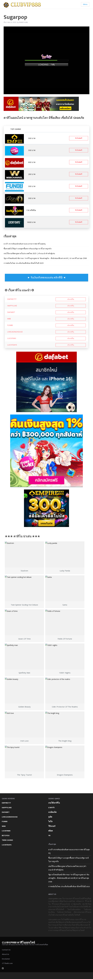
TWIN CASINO (7, 840)
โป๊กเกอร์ (51, 826)
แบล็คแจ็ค (52, 812)
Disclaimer (6, 958)
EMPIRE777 (11, 299)
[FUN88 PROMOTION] (14, 186)
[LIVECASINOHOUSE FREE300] (14, 198)
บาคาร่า (51, 807)
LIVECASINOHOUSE (15, 332)
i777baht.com (7, 963)
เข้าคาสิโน (70, 299)
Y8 (49, 835)
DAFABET (11, 312)
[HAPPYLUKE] (46, 451)
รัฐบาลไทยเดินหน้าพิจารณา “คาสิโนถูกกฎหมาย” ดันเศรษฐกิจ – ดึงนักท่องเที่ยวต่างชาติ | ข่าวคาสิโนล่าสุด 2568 (45, 258)
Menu (85, 4)
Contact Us (6, 949)
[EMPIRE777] (46, 508)
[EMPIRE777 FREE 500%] (14, 138)
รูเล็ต (50, 816)
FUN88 (10, 325)
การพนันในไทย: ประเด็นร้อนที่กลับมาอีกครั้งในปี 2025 (24, 263)
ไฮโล (50, 821)
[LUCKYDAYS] (14, 222)
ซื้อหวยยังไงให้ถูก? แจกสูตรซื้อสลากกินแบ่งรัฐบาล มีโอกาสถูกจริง (27, 248)
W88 (9, 319)
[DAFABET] (41, 104)
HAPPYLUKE (12, 305)
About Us (5, 954)
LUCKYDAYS (12, 345)
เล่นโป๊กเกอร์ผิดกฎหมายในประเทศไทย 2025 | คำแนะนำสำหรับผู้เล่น (29, 253)
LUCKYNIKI (11, 338)
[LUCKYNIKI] (14, 210)
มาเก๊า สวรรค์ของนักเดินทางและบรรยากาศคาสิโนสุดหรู (25, 244)
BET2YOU (5, 835)
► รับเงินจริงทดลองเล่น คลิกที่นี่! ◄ (46, 277)
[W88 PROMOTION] (14, 174)
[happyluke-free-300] (14, 150)
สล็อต (50, 830)
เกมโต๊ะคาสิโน (54, 802)
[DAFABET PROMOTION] (14, 162)
